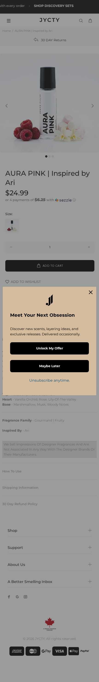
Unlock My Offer (49, 348)
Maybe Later (49, 366)
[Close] (90, 292)
